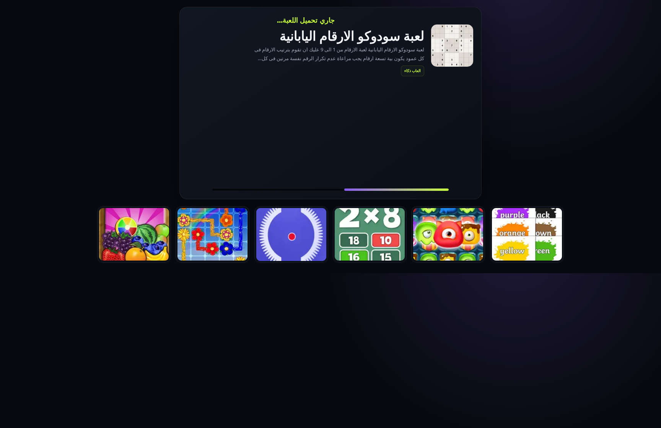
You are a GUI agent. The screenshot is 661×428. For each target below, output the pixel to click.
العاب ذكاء (412, 70)
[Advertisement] (330, 132)
